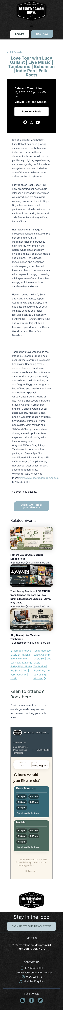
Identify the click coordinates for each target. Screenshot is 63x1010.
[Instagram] (31, 122)
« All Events (15, 52)
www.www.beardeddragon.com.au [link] (39, 477)
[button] (31, 26)
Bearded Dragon (36, 101)
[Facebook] (25, 122)
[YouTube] (38, 122)
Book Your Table (31, 111)
